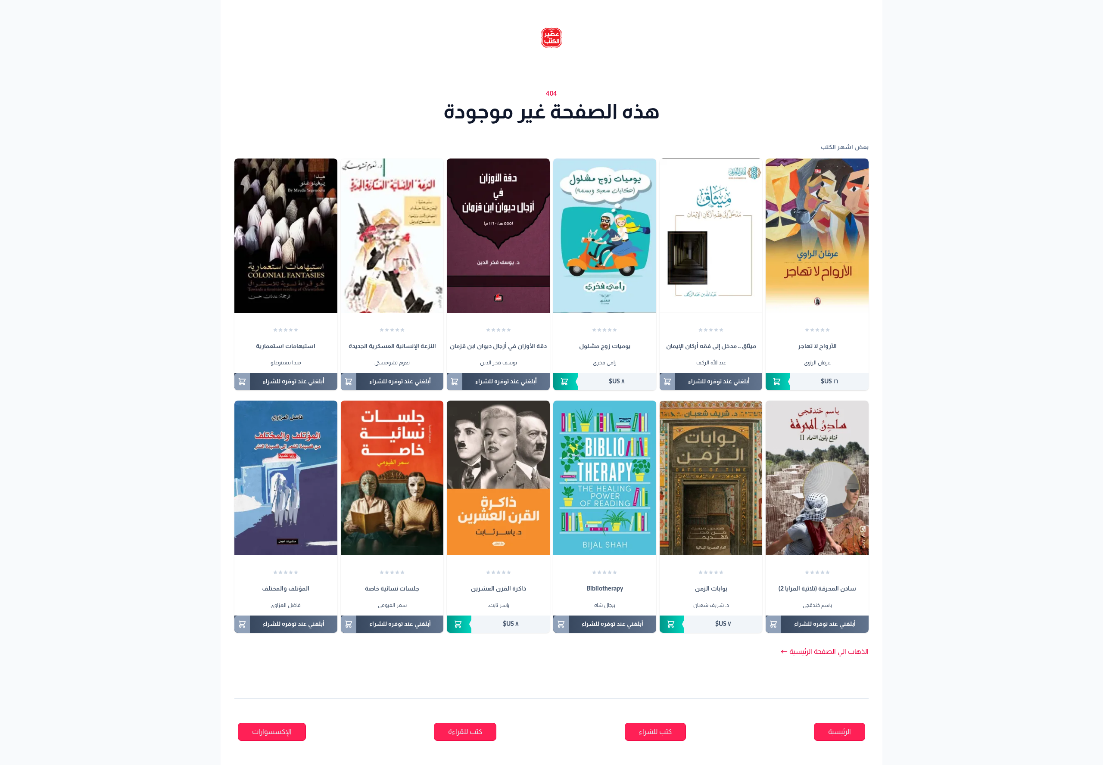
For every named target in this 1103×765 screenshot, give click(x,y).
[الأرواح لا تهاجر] (817, 236)
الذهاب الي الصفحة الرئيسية (825, 651)
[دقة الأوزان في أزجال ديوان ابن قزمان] (498, 236)
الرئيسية (839, 731)
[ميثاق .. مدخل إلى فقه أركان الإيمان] (711, 236)
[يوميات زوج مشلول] (604, 236)
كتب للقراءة (465, 731)
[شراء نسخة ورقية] (817, 381)
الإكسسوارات (272, 731)
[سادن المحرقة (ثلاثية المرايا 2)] (817, 478)
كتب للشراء (655, 731)
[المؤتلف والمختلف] (285, 478)
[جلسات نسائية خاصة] (392, 478)
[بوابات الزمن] (711, 478)
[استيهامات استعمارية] (285, 236)
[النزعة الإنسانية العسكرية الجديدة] (392, 236)
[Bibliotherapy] (604, 478)
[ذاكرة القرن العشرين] (498, 478)
